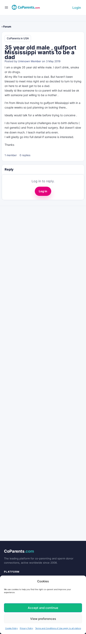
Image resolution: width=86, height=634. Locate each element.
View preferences (43, 619)
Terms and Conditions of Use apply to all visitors (58, 628)
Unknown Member (29, 61)
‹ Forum (6, 26)
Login (76, 8)
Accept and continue (43, 608)
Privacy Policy (26, 628)
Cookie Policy (11, 628)
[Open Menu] (6, 7)
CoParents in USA (18, 38)
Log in (43, 191)
